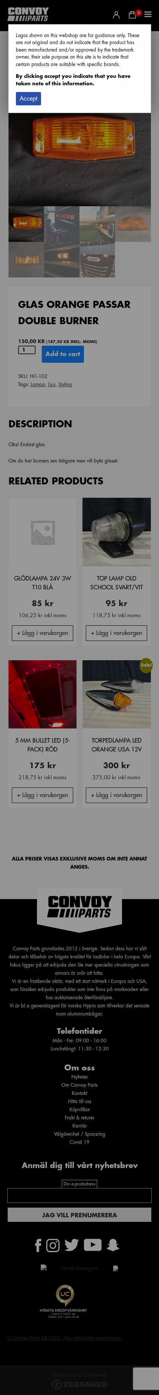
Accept (28, 99)
